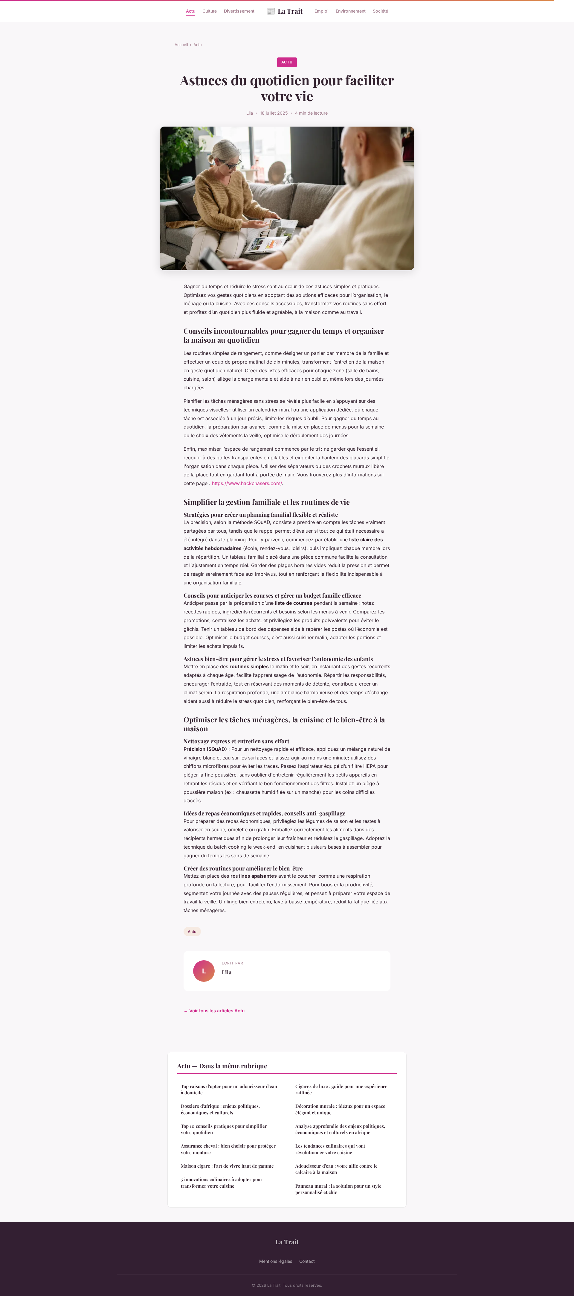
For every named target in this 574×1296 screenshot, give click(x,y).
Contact (307, 1261)
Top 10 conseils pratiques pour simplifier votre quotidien (224, 1129)
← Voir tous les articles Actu (214, 1011)
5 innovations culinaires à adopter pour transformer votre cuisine (221, 1182)
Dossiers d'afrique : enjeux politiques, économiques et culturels (220, 1109)
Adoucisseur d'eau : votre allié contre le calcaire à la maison (336, 1169)
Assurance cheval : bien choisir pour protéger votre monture (228, 1149)
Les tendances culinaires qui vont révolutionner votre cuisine (330, 1149)
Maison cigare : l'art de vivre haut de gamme (227, 1166)
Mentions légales (275, 1261)
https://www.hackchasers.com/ (247, 483)
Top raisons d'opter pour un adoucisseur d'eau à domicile (229, 1089)
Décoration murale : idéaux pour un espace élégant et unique (340, 1109)
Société (380, 10)
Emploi (322, 10)
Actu (190, 10)
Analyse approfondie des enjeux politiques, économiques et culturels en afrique (340, 1129)
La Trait (284, 11)
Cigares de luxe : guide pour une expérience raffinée (341, 1089)
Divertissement (239, 10)
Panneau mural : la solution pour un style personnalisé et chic (338, 1189)
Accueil (181, 44)
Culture (209, 10)
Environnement (351, 10)
